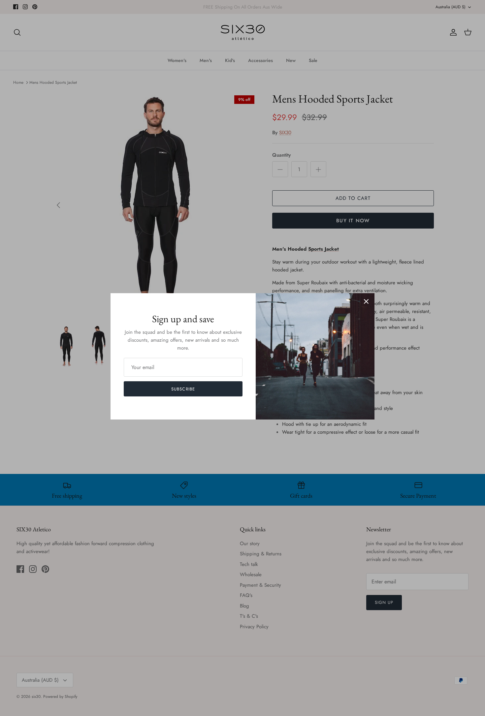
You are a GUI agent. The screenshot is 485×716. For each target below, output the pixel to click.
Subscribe (183, 389)
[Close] (366, 301)
